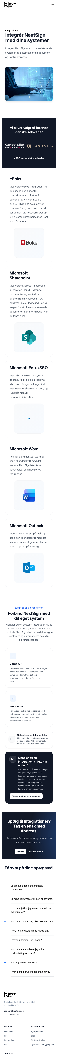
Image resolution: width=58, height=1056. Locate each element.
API (5, 1044)
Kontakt (20, 852)
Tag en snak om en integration (26, 796)
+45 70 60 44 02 (12, 1015)
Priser (6, 1036)
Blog (33, 1036)
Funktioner (8, 1031)
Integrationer (10, 1040)
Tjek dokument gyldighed (42, 1044)
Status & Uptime (38, 1040)
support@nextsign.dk (14, 1011)
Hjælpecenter (37, 1031)
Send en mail (36, 852)
